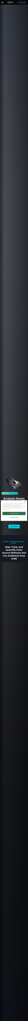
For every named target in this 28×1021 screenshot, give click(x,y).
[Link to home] (10, 2)
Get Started (14, 526)
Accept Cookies (14, 513)
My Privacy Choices (14, 517)
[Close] (25, 502)
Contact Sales (21, 2)
